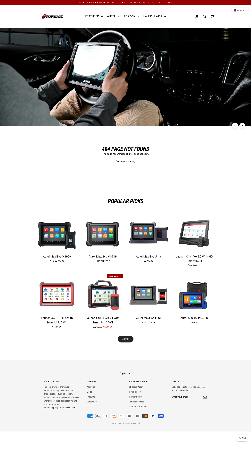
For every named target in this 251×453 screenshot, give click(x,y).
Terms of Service (136, 402)
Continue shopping (125, 161)
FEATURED (92, 16)
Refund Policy (135, 392)
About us (91, 387)
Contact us (92, 402)
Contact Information (138, 407)
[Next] (242, 126)
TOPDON (130, 16)
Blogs (89, 392)
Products (91, 397)
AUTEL (111, 16)
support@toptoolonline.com (62, 408)
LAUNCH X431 (153, 16)
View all (126, 339)
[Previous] (235, 126)
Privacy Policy (135, 397)
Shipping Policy (136, 387)
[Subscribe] (204, 397)
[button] (240, 10)
